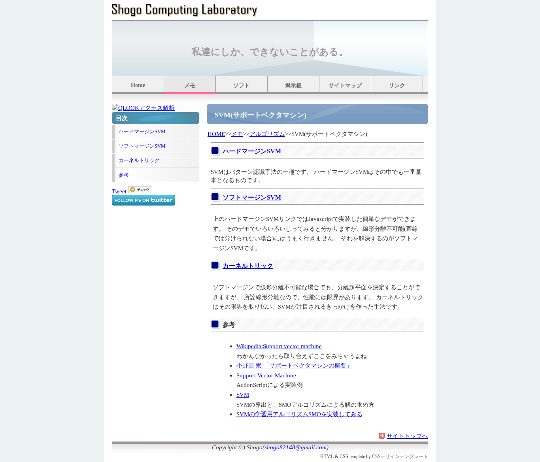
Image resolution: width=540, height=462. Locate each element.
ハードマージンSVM (142, 131)
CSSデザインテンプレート (400, 456)
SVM (242, 394)
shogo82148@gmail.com (295, 447)
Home (138, 85)
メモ (189, 86)
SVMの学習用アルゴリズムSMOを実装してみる (299, 414)
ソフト (241, 86)
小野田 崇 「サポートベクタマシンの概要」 (294, 365)
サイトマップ (345, 86)
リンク (397, 86)
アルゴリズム (267, 133)
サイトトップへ (407, 435)
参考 (124, 175)
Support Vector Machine (266, 375)
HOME (216, 133)
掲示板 (293, 86)
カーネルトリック (139, 160)
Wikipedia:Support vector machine (279, 346)
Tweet (119, 191)
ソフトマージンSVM (142, 146)
